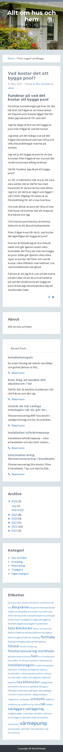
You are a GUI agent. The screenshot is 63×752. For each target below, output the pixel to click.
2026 (14, 501)
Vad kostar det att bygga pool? (28, 75)
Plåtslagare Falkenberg (18, 690)
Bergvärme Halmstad (39, 607)
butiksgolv (50, 615)
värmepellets (42, 717)
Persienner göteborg (29, 686)
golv (9, 656)
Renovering (18, 565)
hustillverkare (48, 656)
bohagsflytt (22, 611)
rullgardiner (13, 699)
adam (11, 88)
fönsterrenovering (28, 646)
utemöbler (38, 713)
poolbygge (47, 690)
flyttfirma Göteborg (24, 632)
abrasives (12, 603)
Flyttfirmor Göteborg (31, 637)
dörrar (36, 628)
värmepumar (13, 724)
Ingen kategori (20, 573)
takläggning (34, 709)
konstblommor (33, 669)
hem (34, 656)
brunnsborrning (35, 611)
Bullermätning (14, 615)
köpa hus (44, 669)
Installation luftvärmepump (28, 432)
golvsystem (16, 656)
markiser (39, 673)
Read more (17, 372)
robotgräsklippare (40, 694)
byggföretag (22, 624)
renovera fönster (24, 694)
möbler (19, 677)
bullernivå (25, 615)
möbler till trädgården (31, 677)
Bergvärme (20, 607)
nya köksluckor (28, 682)
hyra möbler (13, 660)
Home (11, 58)
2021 (14, 530)
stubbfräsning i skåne (30, 704)
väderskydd (31, 717)
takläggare (16, 709)
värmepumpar (14, 729)
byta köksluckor (20, 628)
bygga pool (37, 619)
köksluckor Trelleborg (17, 669)
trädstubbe (28, 713)
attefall (25, 603)
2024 (14, 518)
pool (40, 690)
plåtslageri (33, 690)
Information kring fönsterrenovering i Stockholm (31, 457)
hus (40, 656)
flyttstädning (40, 642)
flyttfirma (12, 632)
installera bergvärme (44, 665)
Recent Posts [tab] (18, 348)
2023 (14, 522)
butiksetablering (38, 615)
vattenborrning (27, 729)
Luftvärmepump (28, 673)
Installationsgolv (20, 357)
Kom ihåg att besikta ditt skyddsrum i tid (27, 381)
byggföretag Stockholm (38, 624)
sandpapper (24, 699)
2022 (14, 526)
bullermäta (47, 611)
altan (19, 603)
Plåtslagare (43, 686)
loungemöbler (14, 673)
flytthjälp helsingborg (17, 642)
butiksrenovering (15, 619)
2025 (14, 514)
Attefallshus (34, 603)
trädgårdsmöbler (15, 713)
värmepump (33, 723)
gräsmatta (26, 656)
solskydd (37, 699)
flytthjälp (48, 637)
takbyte (49, 704)
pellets (16, 686)
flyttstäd (30, 642)
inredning (23, 660)
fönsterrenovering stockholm (31, 651)
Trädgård (17, 569)
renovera (12, 694)
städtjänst (49, 699)
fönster (14, 646)
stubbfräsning (14, 704)
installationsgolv (21, 665)
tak (43, 704)
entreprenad (45, 628)
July (14, 506)
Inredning (17, 561)
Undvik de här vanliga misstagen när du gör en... (27, 408)
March (16, 510)
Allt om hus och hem (31, 16)
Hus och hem (43, 84)
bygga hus (28, 619)
